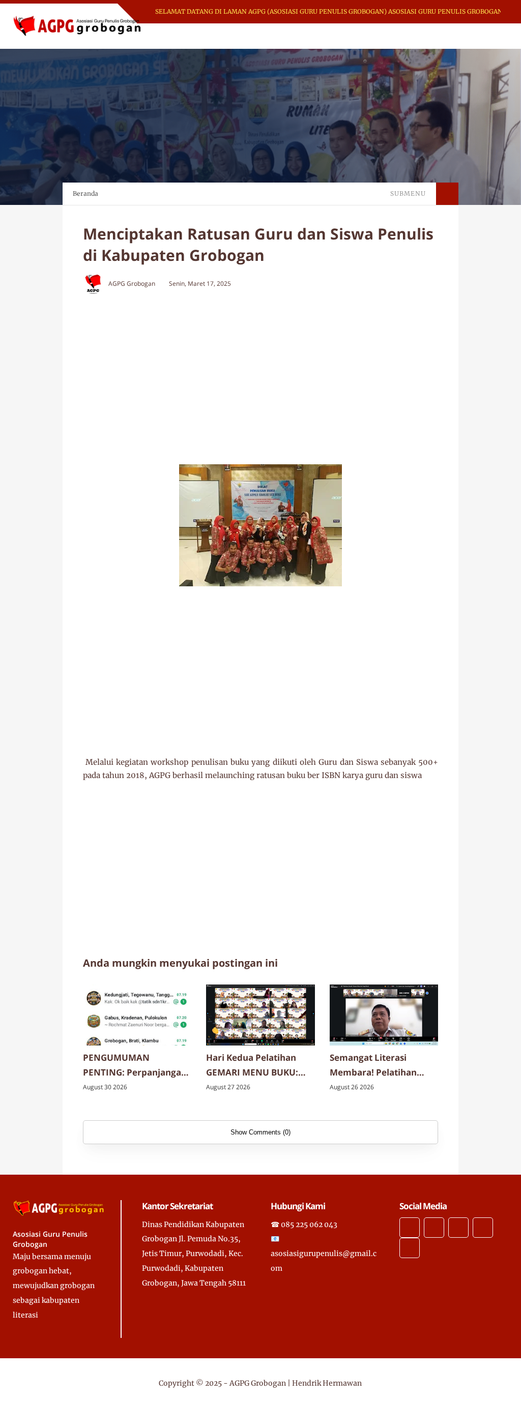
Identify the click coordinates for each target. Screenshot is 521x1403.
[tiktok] (483, 1227)
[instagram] (458, 1227)
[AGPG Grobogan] (77, 25)
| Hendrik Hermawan (324, 1383)
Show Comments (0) (260, 1132)
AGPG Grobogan (257, 1383)
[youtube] (409, 1248)
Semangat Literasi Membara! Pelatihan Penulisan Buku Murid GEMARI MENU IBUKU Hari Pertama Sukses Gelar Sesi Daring (377, 1066)
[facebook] (409, 1227)
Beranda (85, 193)
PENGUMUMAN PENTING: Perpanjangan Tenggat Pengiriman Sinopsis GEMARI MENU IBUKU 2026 (135, 1066)
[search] (465, 36)
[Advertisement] (281, 375)
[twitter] (434, 1227)
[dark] (482, 36)
